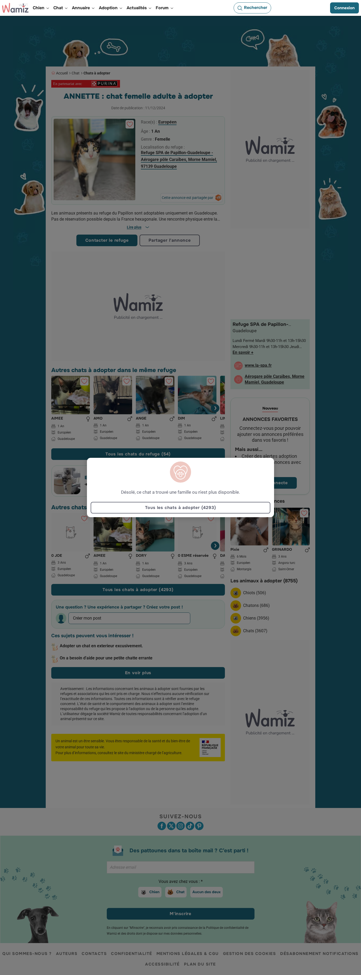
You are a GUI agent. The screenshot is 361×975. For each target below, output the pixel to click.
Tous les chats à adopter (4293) (180, 507)
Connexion (344, 8)
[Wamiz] (15, 8)
